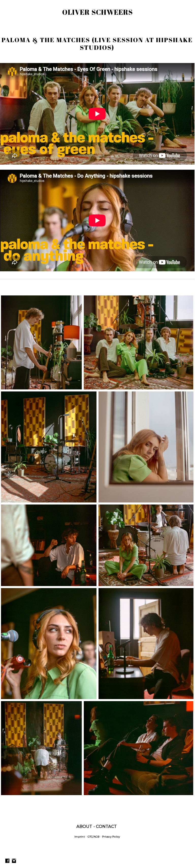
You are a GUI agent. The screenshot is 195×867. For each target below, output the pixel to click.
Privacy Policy (111, 836)
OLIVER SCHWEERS (97, 12)
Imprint (79, 836)
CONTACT (106, 826)
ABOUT (84, 826)
